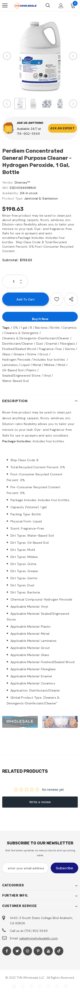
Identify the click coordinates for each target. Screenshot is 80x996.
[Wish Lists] (56, 299)
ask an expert (62, 128)
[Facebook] (6, 951)
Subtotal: (10, 260)
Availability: (10, 193)
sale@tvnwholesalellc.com (38, 938)
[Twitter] (17, 951)
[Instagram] (27, 951)
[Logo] (25, 5)
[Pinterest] (38, 951)
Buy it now (40, 319)
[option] (40, 56)
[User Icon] (61, 5)
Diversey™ (22, 182)
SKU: (5, 188)
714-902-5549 (28, 134)
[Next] (73, 56)
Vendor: (8, 182)
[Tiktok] (58, 951)
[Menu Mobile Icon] (5, 5)
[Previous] (7, 56)
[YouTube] (48, 951)
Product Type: (12, 198)
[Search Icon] (48, 5)
